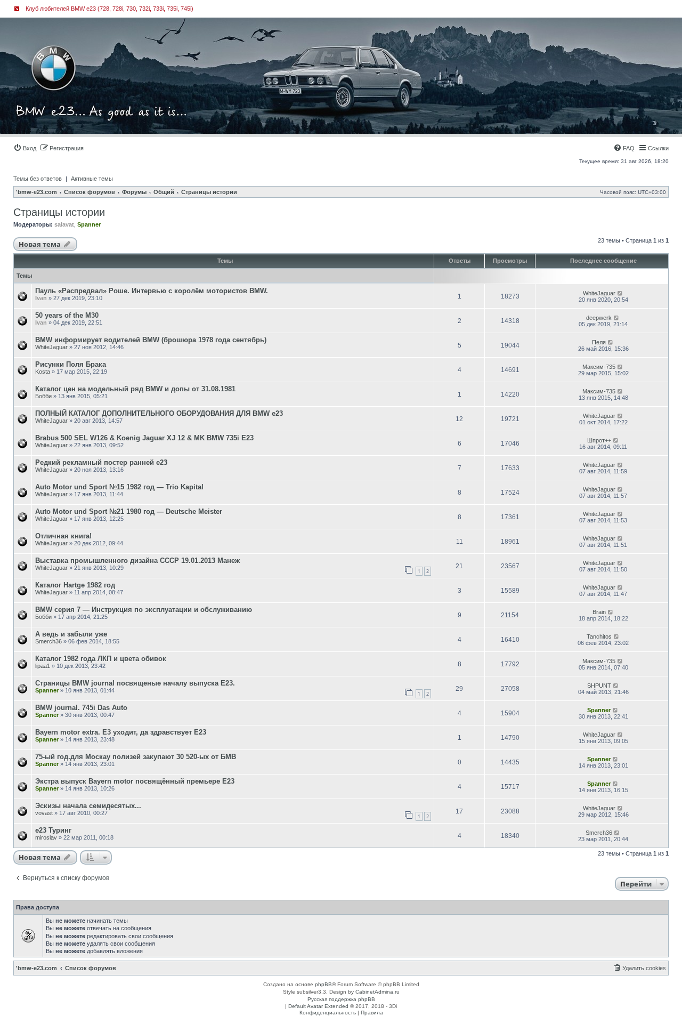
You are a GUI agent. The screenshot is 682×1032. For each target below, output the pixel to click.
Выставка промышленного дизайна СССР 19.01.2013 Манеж (137, 561)
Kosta (42, 371)
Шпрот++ (599, 440)
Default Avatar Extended (318, 1006)
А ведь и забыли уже (71, 634)
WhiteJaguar (599, 293)
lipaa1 (42, 666)
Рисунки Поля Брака (70, 364)
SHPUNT (599, 685)
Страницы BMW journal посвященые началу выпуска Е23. (135, 683)
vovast (44, 813)
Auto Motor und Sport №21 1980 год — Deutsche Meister (128, 511)
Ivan (41, 298)
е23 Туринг (53, 830)
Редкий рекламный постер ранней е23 (101, 462)
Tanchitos (599, 636)
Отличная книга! (63, 536)
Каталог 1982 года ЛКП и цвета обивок (100, 659)
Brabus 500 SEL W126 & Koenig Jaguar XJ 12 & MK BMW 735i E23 (144, 438)
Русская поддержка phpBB (341, 999)
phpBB (323, 984)
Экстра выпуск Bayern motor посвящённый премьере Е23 (134, 781)
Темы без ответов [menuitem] (37, 178)
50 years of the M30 (67, 315)
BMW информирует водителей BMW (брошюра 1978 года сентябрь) (150, 340)
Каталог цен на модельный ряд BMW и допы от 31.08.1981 (135, 389)
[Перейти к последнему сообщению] (620, 293)
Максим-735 (598, 367)
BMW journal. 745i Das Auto (81, 708)
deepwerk (599, 318)
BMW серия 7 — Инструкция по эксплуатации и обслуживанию (143, 610)
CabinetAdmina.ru (377, 992)
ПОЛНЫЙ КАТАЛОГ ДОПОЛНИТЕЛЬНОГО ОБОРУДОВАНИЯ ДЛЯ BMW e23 (159, 413)
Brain (599, 612)
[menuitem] (24, 148)
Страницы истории (59, 212)
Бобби (43, 396)
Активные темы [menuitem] (92, 178)
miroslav (46, 837)
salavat (64, 224)
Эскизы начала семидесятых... (88, 806)
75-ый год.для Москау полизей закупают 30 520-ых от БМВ (135, 757)
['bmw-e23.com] (60, 50)
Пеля (599, 342)
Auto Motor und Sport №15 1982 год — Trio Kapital (119, 487)
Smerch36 (48, 641)
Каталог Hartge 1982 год (75, 585)
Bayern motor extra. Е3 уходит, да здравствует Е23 (120, 732)
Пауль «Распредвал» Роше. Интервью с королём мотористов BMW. (151, 291)
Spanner (89, 224)
